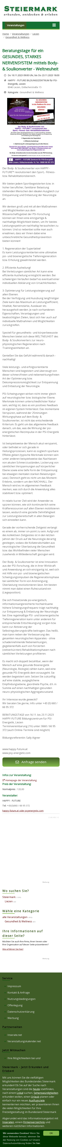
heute (36, 1089)
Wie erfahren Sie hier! (12, 949)
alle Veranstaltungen (14, 917)
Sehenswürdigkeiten (46, 1093)
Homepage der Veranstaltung (21, 780)
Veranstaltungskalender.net (24, 1041)
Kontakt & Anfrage (18, 992)
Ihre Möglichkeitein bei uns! (24, 1058)
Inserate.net (14, 1035)
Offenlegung (15, 1005)
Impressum (14, 986)
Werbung (13, 1018)
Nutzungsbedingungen (21, 999)
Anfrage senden (33, 762)
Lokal (20, 1093)
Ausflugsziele (37, 1100)
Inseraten (8, 1122)
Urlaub (35, 1096)
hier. (38, 1143)
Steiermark (9, 897)
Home (5, 33)
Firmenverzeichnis (34, 1122)
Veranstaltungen (15, 25)
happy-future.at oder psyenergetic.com (23, 810)
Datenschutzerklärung (20, 1011)
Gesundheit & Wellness (17, 37)
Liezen (35, 33)
